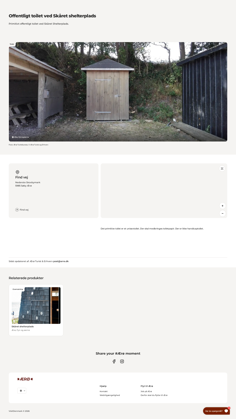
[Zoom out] (222, 213)
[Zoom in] (222, 205)
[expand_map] (222, 169)
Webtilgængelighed (110, 395)
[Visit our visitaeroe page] (114, 361)
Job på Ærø (146, 391)
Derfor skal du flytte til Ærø (154, 395)
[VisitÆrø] (25, 379)
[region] (164, 190)
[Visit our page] (122, 361)
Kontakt (104, 391)
